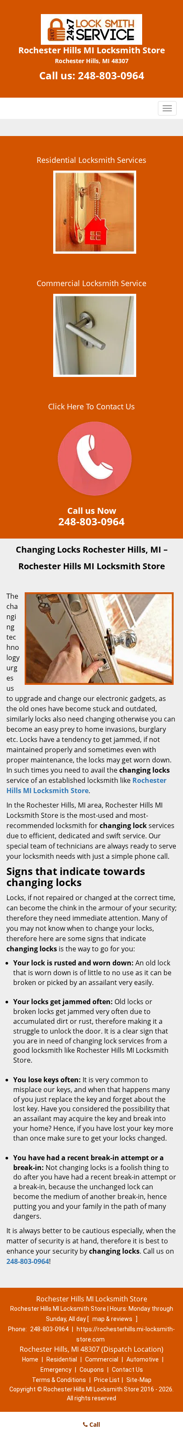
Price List (107, 1379)
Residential (61, 1359)
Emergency (55, 1369)
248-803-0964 (111, 75)
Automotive (142, 1359)
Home (30, 1359)
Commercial (101, 1359)
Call (94, 1424)
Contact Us (127, 1369)
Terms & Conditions (59, 1379)
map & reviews (113, 1318)
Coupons (92, 1369)
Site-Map (139, 1379)
